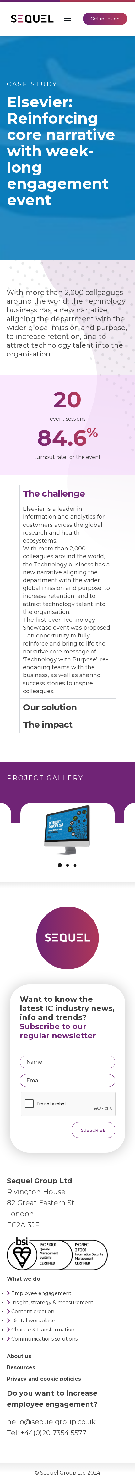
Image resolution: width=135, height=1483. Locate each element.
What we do (23, 1279)
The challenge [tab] (54, 493)
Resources (21, 1367)
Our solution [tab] (50, 707)
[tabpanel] (67, 600)
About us (19, 1356)
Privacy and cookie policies (44, 1379)
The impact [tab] (48, 724)
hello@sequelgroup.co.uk (51, 1422)
